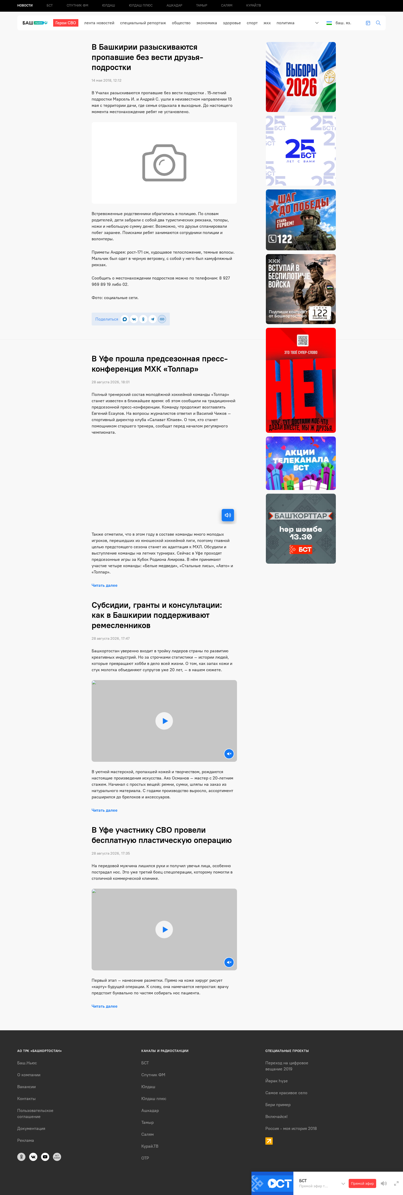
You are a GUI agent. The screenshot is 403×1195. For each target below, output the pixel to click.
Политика (286, 22)
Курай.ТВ (253, 5)
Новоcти (25, 5)
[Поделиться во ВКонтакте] (134, 319)
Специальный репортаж (143, 22)
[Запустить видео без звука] (229, 754)
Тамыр (201, 5)
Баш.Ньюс (27, 1063)
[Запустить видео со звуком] (164, 721)
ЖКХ (267, 22)
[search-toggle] (378, 23)
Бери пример (278, 1104)
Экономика (206, 22)
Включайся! (276, 1116)
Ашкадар (174, 5)
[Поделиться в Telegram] (153, 319)
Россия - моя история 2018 (291, 1128)
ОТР (145, 1158)
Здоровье (232, 22)
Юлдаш (108, 5)
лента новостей (99, 22)
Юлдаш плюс (141, 5)
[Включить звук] (228, 515)
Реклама (25, 1140)
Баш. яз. (343, 22)
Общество (181, 22)
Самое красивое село (286, 1092)
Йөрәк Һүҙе (276, 1080)
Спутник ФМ (77, 5)
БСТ (50, 5)
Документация (31, 1128)
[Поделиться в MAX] (125, 319)
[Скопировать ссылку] (162, 319)
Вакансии (26, 1086)
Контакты (26, 1098)
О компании (28, 1074)
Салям (226, 5)
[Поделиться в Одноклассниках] (143, 319)
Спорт (252, 22)
